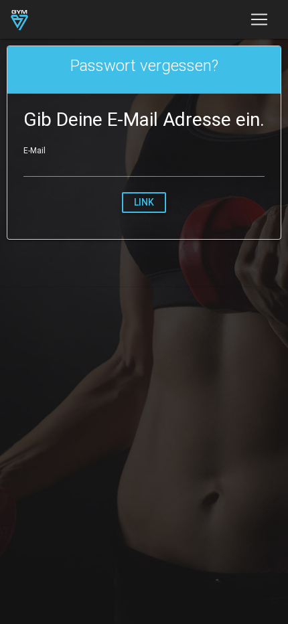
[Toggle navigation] (259, 19)
